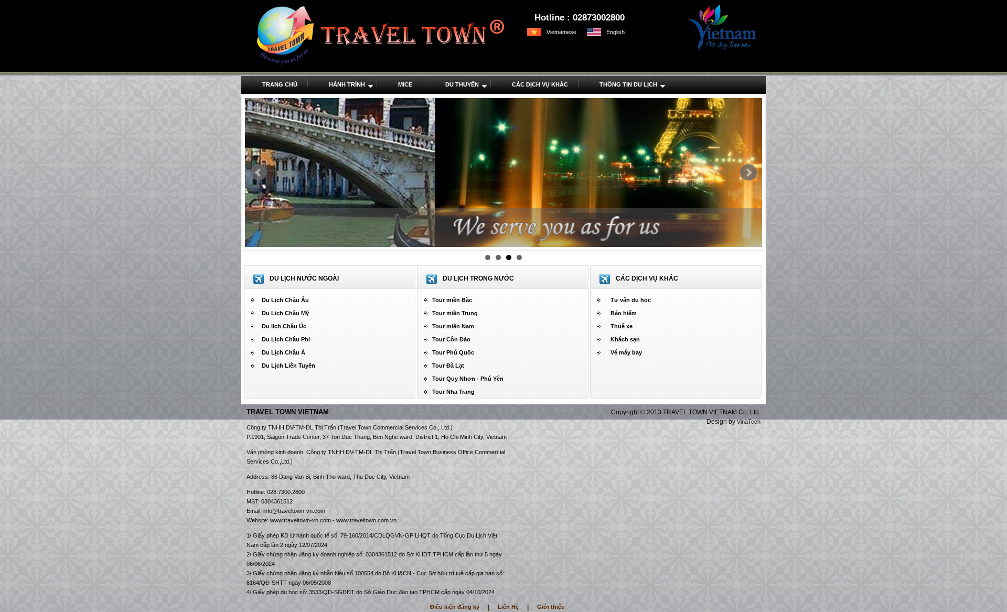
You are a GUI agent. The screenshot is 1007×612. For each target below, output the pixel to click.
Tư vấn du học (630, 300)
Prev (258, 172)
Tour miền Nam (453, 326)
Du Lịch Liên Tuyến (288, 365)
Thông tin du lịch (628, 84)
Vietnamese (561, 32)
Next (748, 172)
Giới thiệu (551, 607)
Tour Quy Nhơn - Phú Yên (468, 378)
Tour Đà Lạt (448, 365)
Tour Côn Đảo (451, 339)
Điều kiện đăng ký (454, 607)
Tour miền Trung (455, 313)
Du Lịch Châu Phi (286, 339)
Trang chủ (279, 84)
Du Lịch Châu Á (283, 352)
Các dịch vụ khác (540, 84)
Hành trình (347, 84)
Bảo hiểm (623, 313)
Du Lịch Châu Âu (285, 300)
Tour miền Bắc (452, 300)
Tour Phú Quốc (453, 352)
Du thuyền (462, 84)
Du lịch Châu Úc (284, 326)
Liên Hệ (508, 607)
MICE (405, 84)
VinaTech (748, 421)
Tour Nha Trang (453, 392)
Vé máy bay (626, 352)
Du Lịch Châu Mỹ (285, 313)
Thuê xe (621, 326)
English (615, 32)
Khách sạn (625, 339)
